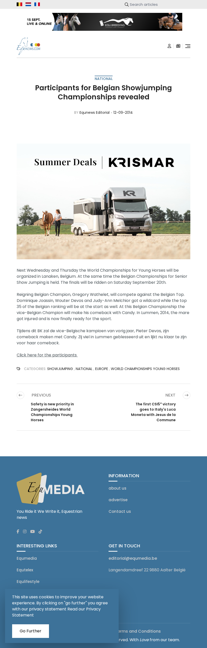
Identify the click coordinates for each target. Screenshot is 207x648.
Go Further (30, 631)
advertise (118, 499)
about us (117, 488)
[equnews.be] (19, 4)
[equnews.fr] (37, 4)
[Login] (169, 46)
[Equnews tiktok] (40, 532)
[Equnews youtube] (32, 532)
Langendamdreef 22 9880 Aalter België (147, 570)
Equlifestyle (28, 581)
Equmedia (27, 558)
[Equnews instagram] (25, 532)
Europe (101, 368)
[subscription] (178, 46)
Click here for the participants (47, 355)
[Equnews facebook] (18, 532)
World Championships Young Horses (145, 368)
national (104, 78)
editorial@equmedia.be (133, 558)
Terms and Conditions (138, 631)
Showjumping (60, 368)
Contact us (120, 511)
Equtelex (25, 570)
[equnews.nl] (28, 4)
